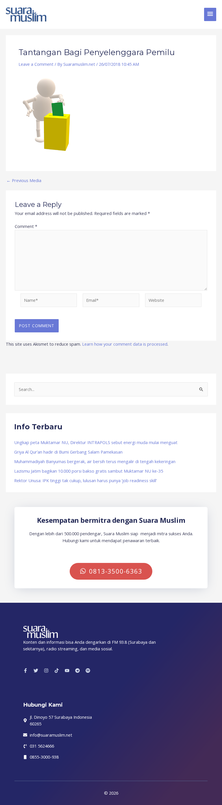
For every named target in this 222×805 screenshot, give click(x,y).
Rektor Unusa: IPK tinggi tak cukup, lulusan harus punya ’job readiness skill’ (85, 480)
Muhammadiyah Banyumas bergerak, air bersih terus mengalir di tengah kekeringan (94, 461)
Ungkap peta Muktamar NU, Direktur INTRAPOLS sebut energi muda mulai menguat (95, 442)
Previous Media (23, 180)
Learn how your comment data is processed (124, 344)
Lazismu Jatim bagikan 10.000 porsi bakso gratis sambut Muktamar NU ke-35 (88, 471)
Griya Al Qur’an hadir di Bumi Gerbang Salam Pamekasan (68, 452)
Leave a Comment (35, 64)
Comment (26, 226)
